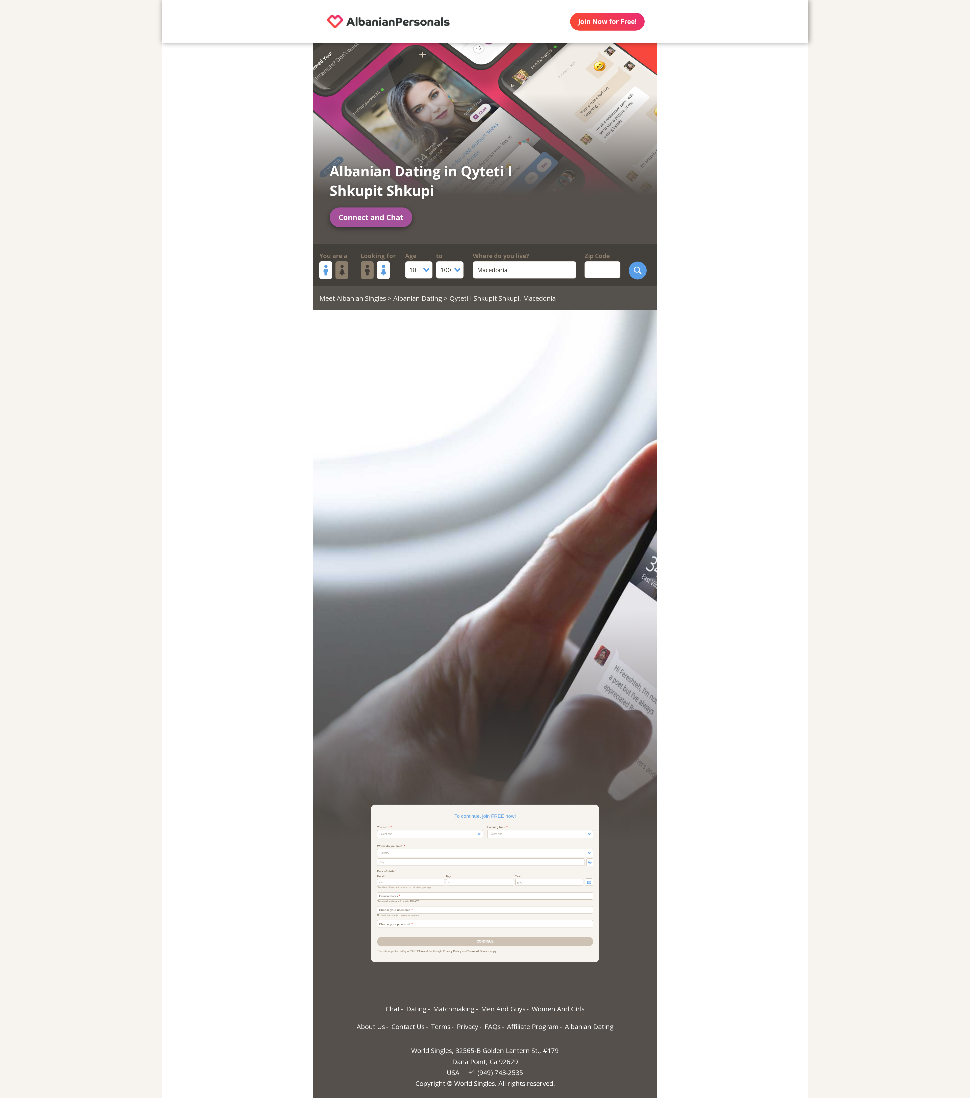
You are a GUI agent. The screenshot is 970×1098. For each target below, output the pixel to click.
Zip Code (597, 256)
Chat (392, 1008)
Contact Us (408, 1026)
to (439, 256)
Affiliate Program (533, 1026)
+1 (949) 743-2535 (495, 1072)
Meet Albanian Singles (352, 298)
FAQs (492, 1026)
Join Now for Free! (607, 21)
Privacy (467, 1026)
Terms (440, 1026)
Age (411, 256)
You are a (333, 256)
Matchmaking (454, 1008)
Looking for (378, 256)
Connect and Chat (370, 217)
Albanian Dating (417, 298)
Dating (416, 1008)
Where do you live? (501, 256)
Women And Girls (558, 1008)
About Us (371, 1026)
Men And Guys (503, 1008)
